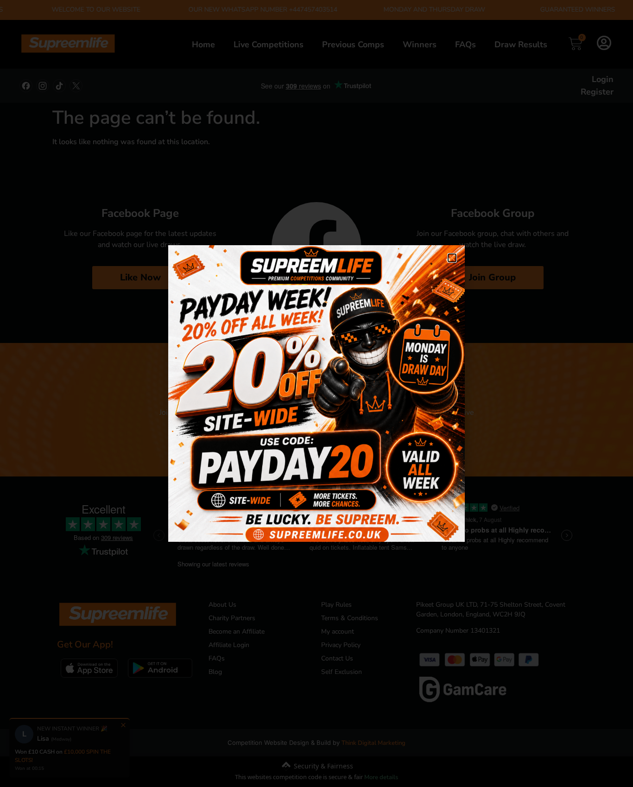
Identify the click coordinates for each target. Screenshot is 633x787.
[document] (316, 393)
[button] (452, 257)
